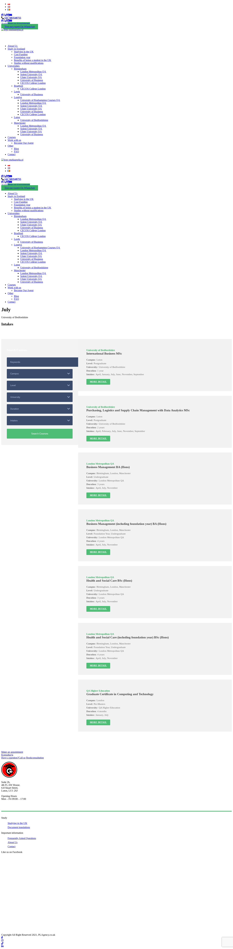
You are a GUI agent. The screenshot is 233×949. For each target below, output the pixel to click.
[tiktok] (6, 15)
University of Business (31, 80)
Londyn (18, 97)
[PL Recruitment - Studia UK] (12, 29)
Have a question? (13, 757)
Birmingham (20, 68)
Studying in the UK (24, 51)
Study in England (16, 48)
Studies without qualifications (28, 63)
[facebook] (2, 15)
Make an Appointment (19, 23)
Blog (16, 148)
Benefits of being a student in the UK (32, 60)
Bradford (18, 86)
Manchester (20, 123)
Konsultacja (7, 754)
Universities (13, 66)
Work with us (14, 140)
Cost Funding (21, 54)
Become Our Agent (23, 143)
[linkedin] (8, 15)
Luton (17, 117)
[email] (11, 15)
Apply (4, 23)
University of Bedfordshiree (34, 120)
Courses (12, 137)
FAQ (16, 151)
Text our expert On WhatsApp (19, 26)
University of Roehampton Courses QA (40, 100)
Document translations (19, 827)
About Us (12, 46)
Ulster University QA (31, 77)
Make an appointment (12, 752)
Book (35, 757)
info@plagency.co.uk (12, 807)
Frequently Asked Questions (22, 838)
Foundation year (22, 57)
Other (10, 145)
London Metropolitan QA (33, 71)
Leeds (17, 91)
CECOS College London (33, 83)
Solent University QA (31, 74)
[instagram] (4, 15)
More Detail (98, 382)
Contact (11, 154)
